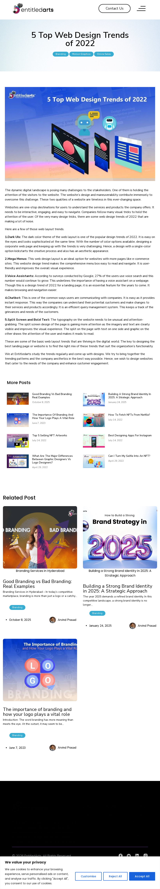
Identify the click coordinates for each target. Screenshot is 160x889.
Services (88, 828)
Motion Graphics (81, 54)
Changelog (137, 835)
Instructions (138, 821)
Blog (109, 833)
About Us (89, 821)
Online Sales (104, 54)
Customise (88, 876)
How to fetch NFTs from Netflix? (129, 415)
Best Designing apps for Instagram (130, 435)
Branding (61, 54)
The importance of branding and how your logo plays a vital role (53, 416)
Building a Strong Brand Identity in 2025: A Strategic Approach (129, 395)
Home (86, 815)
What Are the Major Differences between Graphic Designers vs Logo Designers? (52, 459)
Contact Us (114, 815)
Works (87, 835)
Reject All (115, 876)
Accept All (142, 876)
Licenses (136, 828)
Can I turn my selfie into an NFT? (129, 456)
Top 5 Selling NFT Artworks (49, 435)
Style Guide (138, 815)
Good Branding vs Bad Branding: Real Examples (52, 395)
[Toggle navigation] (141, 8)
